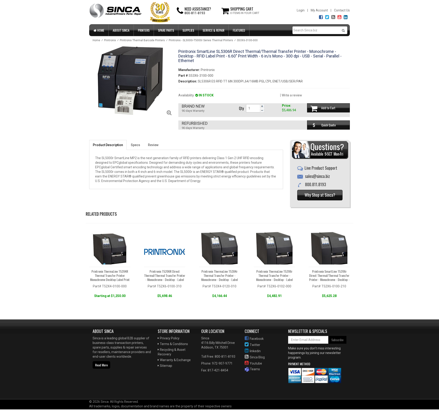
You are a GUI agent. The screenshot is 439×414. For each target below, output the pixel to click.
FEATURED (239, 30)
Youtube (256, 363)
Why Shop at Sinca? (320, 195)
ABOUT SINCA (121, 30)
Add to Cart (328, 107)
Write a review (292, 95)
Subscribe (337, 339)
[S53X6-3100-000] (130, 81)
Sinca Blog (257, 357)
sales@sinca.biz (317, 176)
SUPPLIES (188, 30)
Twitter (255, 345)
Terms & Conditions (174, 344)
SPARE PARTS (166, 30)
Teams (254, 369)
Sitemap (166, 366)
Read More (101, 364)
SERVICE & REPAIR (213, 30)
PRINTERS (144, 30)
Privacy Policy (169, 338)
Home (100, 30)
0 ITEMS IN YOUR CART (244, 13)
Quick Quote (328, 125)
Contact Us (342, 10)
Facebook (257, 338)
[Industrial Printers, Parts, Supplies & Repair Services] (104, 384)
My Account (319, 10)
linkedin (255, 351)
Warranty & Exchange (175, 360)
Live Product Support (321, 168)
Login (301, 10)
